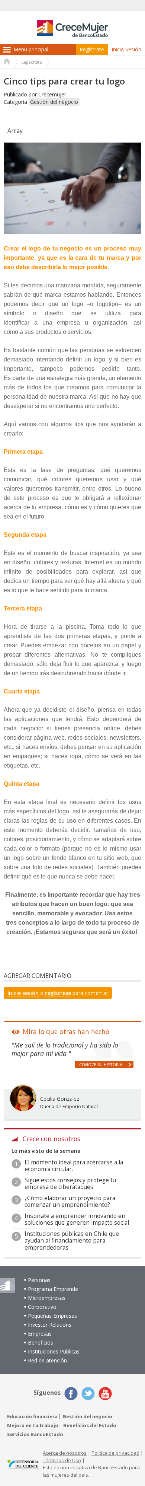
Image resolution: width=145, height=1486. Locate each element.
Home (7, 62)
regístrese (58, 992)
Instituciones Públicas (54, 1351)
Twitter (88, 1393)
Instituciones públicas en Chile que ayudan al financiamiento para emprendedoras (72, 1240)
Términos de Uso (62, 1460)
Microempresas (46, 1297)
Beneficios (40, 1342)
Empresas (40, 1333)
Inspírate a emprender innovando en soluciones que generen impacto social (77, 1219)
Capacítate (31, 62)
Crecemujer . (53, 94)
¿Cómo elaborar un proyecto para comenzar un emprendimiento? (70, 1201)
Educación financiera (32, 1416)
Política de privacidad (115, 1453)
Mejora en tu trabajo (32, 1425)
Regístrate (92, 49)
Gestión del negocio (54, 101)
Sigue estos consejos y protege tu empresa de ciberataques (70, 1183)
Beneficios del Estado (89, 1425)
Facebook (71, 1393)
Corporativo (42, 1306)
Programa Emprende (53, 1288)
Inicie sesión (23, 992)
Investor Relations (49, 1324)
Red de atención (47, 1360)
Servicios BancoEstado (35, 1434)
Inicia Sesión (126, 49)
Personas (39, 1279)
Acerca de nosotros (65, 1453)
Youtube (105, 1393)
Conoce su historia (100, 1064)
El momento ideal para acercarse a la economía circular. (74, 1165)
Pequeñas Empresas (52, 1315)
